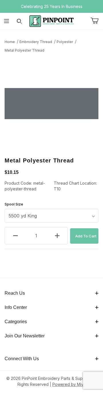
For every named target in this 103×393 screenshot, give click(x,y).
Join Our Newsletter (25, 335)
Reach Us (15, 293)
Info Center (16, 307)
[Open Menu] (6, 21)
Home (10, 42)
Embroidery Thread (35, 42)
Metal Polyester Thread (24, 50)
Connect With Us (22, 358)
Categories (16, 321)
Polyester (65, 42)
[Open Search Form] (19, 21)
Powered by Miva (69, 384)
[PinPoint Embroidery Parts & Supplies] (51, 20)
